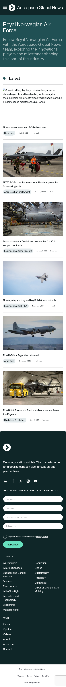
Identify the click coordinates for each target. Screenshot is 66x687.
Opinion (7, 629)
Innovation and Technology (11, 598)
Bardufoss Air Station (14, 420)
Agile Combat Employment (17, 191)
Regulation (41, 563)
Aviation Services (12, 568)
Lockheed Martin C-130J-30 (18, 251)
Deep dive (9, 133)
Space (38, 568)
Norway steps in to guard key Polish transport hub (29, 300)
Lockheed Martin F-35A (15, 306)
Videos (7, 634)
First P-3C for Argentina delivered (21, 355)
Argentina (9, 361)
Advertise (8, 644)
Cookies (20, 676)
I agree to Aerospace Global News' (28, 536)
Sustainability (42, 572)
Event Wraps (10, 586)
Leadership (9, 604)
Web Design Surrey (32, 682)
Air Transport (10, 563)
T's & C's (45, 676)
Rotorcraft (40, 577)
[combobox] (33, 526)
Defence (7, 581)
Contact (7, 649)
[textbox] (30, 526)
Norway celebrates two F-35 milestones (24, 127)
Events (6, 624)
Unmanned (41, 582)
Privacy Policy (42, 536)
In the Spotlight (11, 591)
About (6, 639)
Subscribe (13, 544)
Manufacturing (11, 609)
